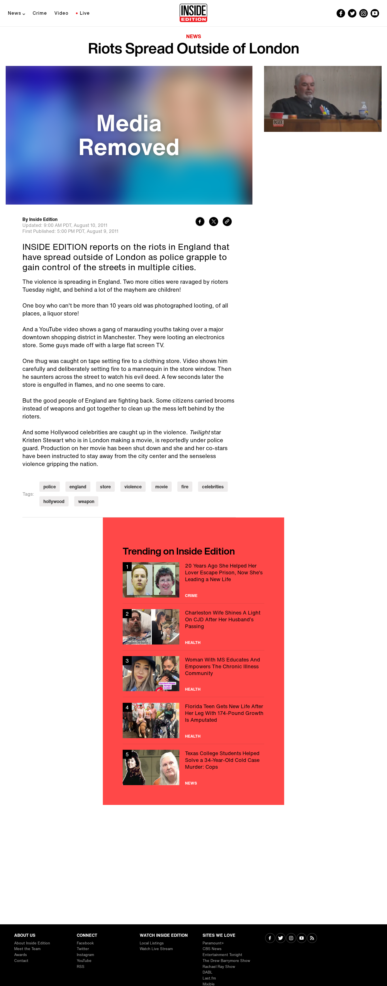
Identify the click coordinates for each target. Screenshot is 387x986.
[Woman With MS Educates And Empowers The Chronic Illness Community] (193, 673)
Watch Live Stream (156, 948)
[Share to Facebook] (200, 222)
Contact (21, 960)
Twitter (83, 948)
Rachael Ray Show (219, 966)
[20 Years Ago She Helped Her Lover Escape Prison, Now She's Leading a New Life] (193, 580)
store (105, 486)
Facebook (85, 943)
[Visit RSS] (312, 938)
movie (161, 486)
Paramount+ (213, 943)
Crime (40, 13)
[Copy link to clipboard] (227, 222)
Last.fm (209, 978)
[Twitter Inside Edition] (352, 13)
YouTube (84, 960)
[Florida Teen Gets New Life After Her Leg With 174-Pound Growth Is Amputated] (193, 720)
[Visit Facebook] (270, 938)
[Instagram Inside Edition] (363, 13)
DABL (207, 972)
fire (184, 486)
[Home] (193, 13)
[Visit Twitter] (281, 938)
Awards (20, 954)
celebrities (213, 486)
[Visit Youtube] (302, 938)
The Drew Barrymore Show (226, 960)
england (77, 486)
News (14, 13)
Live (85, 13)
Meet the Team (27, 948)
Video (61, 13)
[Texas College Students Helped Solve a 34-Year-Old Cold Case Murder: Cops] (193, 767)
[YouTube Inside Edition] (375, 13)
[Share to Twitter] (214, 222)
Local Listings (152, 943)
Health (193, 643)
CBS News (212, 948)
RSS (80, 966)
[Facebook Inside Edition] (341, 13)
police (49, 486)
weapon (86, 501)
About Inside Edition (32, 943)
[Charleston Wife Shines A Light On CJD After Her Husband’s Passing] (193, 627)
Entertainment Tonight (222, 954)
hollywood (54, 501)
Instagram (85, 954)
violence (133, 486)
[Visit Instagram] (291, 938)
